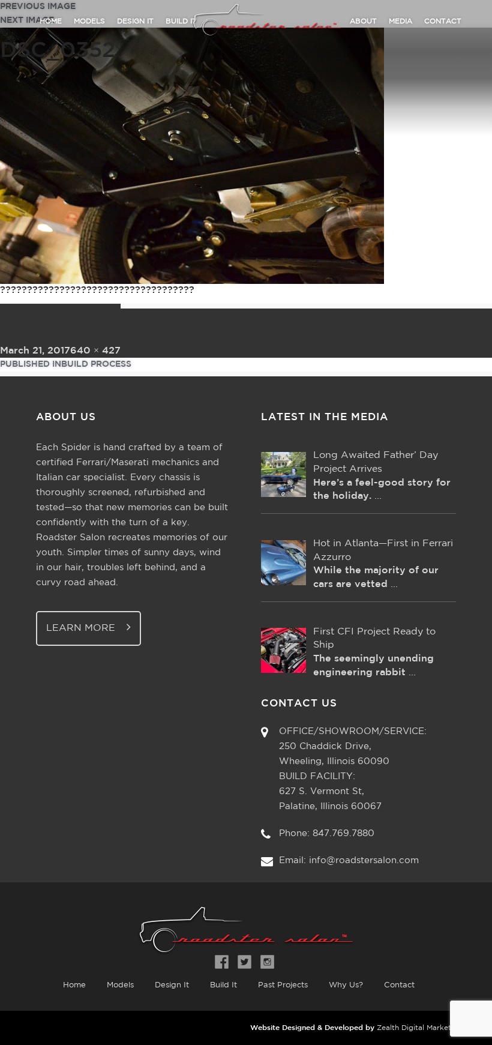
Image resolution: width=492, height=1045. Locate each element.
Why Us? (346, 985)
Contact (442, 21)
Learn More (82, 628)
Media (400, 21)
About (363, 21)
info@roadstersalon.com (364, 860)
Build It (223, 985)
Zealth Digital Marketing (419, 1028)
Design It (135, 21)
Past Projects (283, 985)
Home (51, 21)
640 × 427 (95, 350)
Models (89, 21)
